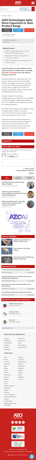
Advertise (6, 392)
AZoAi (19, 343)
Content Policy (8, 401)
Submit (31, 173)
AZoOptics (7, 345)
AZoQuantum (21, 341)
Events (6, 372)
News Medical (22, 345)
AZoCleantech (8, 343)
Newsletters (7, 388)
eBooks (6, 368)
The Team (21, 379)
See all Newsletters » (8, 328)
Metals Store (7, 375)
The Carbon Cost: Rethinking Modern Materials (23, 258)
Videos (6, 370)
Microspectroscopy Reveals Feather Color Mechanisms (16, 285)
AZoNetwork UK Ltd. (10, 281)
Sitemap (6, 399)
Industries (21, 368)
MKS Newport (8, 272)
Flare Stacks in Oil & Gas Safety (21, 249)
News (9, 16)
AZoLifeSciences (22, 347)
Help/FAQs (21, 377)
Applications (21, 366)
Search (6, 383)
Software (6, 379)
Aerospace (12, 320)
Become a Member (9, 386)
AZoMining (7, 349)
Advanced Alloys (14, 312)
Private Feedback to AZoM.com (25, 170)
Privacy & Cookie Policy (10, 397)
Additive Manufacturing (16, 303)
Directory (6, 362)
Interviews (21, 359)
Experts (20, 375)
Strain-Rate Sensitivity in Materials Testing (16, 292)
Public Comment (29, 169)
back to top (30, 409)
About (5, 381)
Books (5, 366)
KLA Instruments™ (9, 295)
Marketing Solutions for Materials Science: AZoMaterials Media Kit (17, 277)
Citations (6, 141)
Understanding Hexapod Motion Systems (16, 270)
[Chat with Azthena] (31, 456)
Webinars (20, 357)
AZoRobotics (7, 341)
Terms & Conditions (9, 394)
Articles (6, 359)
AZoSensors (21, 338)
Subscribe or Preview (14, 305)
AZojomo (20, 370)
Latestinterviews (6, 178)
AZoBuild (6, 347)
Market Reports (22, 362)
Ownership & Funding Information (10, 404)
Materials (20, 364)
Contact (6, 390)
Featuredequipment (18, 178)
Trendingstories (29, 178)
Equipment (7, 364)
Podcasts (20, 372)
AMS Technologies (11, 73)
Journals (6, 377)
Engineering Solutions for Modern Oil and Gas (22, 240)
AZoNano (6, 338)
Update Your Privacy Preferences (19, 455)
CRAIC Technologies (10, 289)
